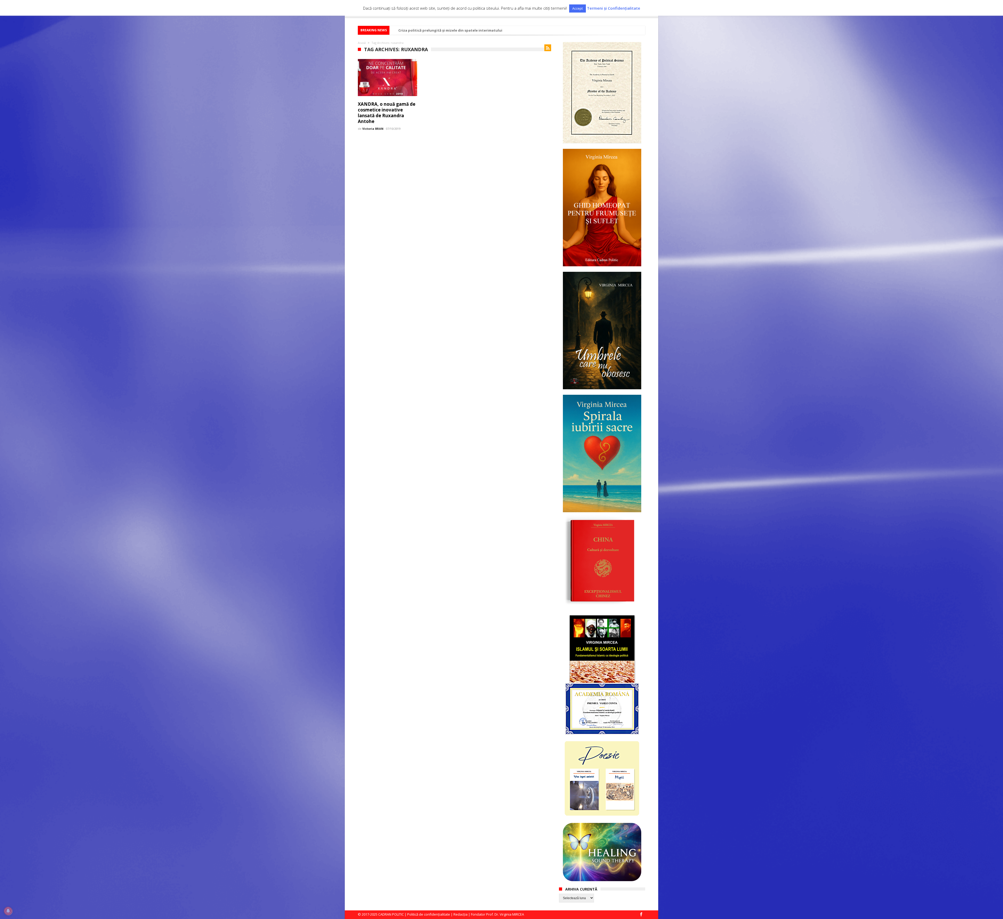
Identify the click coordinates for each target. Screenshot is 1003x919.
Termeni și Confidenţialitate (613, 8)
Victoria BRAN (372, 129)
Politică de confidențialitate (428, 914)
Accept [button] (577, 8)
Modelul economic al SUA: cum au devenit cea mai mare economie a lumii (461, 30)
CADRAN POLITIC (391, 914)
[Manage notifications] (8, 911)
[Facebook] (641, 914)
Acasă (362, 43)
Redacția (460, 914)
